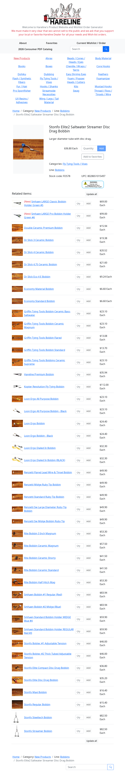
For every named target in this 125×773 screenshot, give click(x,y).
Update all (91, 194)
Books (21, 66)
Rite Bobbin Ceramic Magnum (41, 545)
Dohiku (22, 74)
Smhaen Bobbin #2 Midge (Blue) (42, 606)
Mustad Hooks (103, 86)
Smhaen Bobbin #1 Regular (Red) (43, 594)
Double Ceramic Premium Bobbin (43, 227)
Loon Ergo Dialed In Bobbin (40, 448)
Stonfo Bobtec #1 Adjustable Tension (45, 643)
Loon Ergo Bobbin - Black (38, 435)
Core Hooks (103, 66)
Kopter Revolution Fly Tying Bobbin (44, 386)
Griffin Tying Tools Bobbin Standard (44, 350)
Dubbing (49, 74)
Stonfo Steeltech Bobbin (38, 717)
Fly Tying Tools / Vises (75, 164)
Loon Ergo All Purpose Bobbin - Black (45, 411)
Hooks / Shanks (49, 86)
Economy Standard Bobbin (39, 301)
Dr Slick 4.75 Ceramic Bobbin (40, 264)
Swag (76, 90)
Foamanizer (103, 78)
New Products (22, 58)
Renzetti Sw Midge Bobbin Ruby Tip (44, 521)
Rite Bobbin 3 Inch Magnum (40, 533)
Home (16, 111)
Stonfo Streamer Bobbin (38, 731)
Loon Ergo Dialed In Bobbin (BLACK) (44, 460)
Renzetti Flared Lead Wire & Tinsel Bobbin (48, 472)
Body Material (103, 58)
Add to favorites (92, 156)
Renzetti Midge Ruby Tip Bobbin (42, 484)
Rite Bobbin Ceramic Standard (41, 570)
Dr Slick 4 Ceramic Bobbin (39, 252)
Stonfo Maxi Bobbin (35, 692)
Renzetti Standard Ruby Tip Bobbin (44, 496)
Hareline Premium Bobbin (39, 374)
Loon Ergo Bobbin (34, 423)
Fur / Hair (21, 86)
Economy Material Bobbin (39, 289)
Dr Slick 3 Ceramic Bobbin (39, 240)
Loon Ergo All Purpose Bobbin (41, 398)
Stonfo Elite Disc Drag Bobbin (41, 680)
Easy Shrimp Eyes (76, 74)
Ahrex (49, 58)
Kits (76, 86)
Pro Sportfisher (22, 90)
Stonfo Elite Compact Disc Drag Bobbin (46, 667)
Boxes (49, 66)
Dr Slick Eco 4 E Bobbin (37, 276)
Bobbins (65, 111)
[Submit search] (106, 49)
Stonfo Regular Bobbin (37, 704)
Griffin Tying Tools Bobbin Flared (43, 337)
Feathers (103, 74)
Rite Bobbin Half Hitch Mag (39, 582)
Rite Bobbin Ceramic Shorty (40, 558)
